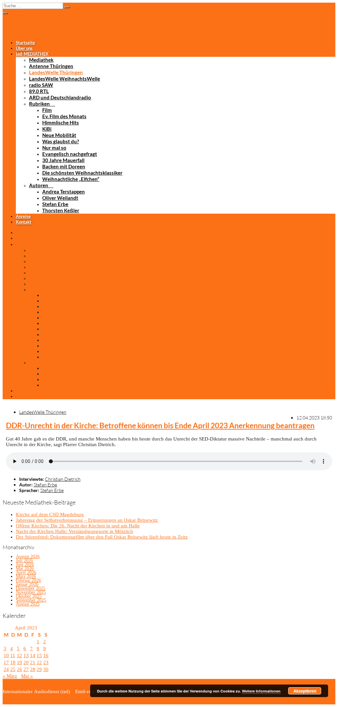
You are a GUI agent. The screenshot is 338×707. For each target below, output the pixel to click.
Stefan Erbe (55, 204)
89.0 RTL (39, 91)
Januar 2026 (27, 584)
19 (19, 662)
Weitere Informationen (261, 691)
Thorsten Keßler (60, 210)
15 (39, 655)
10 (6, 655)
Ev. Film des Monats (64, 116)
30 (46, 669)
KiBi (46, 129)
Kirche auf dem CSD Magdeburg (50, 514)
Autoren (38, 185)
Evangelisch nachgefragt (69, 154)
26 (19, 669)
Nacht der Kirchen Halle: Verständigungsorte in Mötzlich (74, 531)
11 (12, 655)
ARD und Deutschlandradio (60, 97)
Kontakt (23, 222)
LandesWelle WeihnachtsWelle (64, 79)
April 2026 (26, 572)
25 (13, 669)
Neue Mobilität (59, 135)
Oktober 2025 (29, 596)
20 (26, 662)
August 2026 (28, 556)
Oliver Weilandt (60, 198)
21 (32, 662)
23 (46, 662)
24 (6, 669)
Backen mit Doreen (63, 166)
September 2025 (31, 600)
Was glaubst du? (60, 141)
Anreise (23, 216)
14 (32, 655)
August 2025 (28, 604)
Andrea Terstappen (63, 191)
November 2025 (31, 592)
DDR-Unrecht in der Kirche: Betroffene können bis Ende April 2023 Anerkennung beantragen (160, 425)
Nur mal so (54, 148)
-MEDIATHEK (32, 53)
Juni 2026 (25, 564)
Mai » (27, 676)
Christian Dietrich (63, 479)
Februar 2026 (28, 580)
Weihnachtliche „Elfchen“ (70, 179)
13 (26, 655)
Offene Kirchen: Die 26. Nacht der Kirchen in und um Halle (78, 525)
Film (47, 110)
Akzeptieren (304, 691)
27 (26, 669)
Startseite (25, 42)
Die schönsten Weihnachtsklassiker (82, 173)
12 (19, 655)
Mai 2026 (25, 568)
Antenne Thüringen (51, 66)
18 (13, 662)
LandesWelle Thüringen (56, 72)
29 (39, 669)
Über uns (24, 48)
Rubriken (39, 104)
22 (39, 662)
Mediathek (41, 60)
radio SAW (41, 85)
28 (32, 669)
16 (46, 655)
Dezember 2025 (30, 588)
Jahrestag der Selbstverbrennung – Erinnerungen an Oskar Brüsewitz (87, 520)
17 (6, 662)
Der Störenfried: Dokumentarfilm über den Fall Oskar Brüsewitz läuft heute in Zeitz (102, 537)
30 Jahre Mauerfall (63, 160)
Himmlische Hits (60, 122)
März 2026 (26, 576)
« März (10, 676)
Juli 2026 (24, 560)
